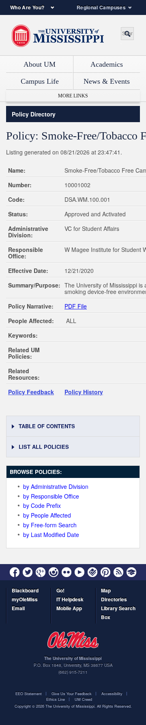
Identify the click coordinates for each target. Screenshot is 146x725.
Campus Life (40, 81)
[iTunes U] (131, 572)
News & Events (107, 81)
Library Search (118, 609)
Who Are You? (27, 7)
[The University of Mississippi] (58, 36)
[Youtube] (79, 572)
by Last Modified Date (51, 535)
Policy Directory (34, 114)
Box (105, 618)
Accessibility (111, 693)
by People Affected (47, 515)
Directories (114, 600)
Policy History (83, 392)
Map (106, 591)
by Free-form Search (50, 525)
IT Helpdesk (70, 600)
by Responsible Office (51, 496)
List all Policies (44, 446)
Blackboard (25, 591)
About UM (40, 64)
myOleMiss (25, 600)
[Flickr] (66, 572)
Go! (60, 591)
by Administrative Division (55, 486)
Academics (106, 64)
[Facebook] (14, 572)
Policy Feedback (31, 392)
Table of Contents (47, 426)
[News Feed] (118, 572)
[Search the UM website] (127, 33)
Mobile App (69, 609)
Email (18, 609)
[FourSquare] (92, 572)
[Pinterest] (105, 572)
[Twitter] (27, 572)
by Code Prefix (42, 505)
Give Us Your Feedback (72, 693)
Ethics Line (55, 699)
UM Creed (83, 699)
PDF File (75, 306)
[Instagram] (53, 572)
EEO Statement (28, 693)
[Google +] (40, 572)
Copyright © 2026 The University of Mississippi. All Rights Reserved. (73, 706)
